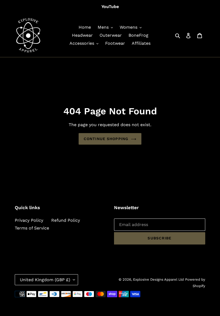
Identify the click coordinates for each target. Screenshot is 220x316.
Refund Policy (65, 220)
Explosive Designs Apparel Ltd (158, 279)
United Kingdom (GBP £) (45, 279)
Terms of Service (32, 228)
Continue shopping (106, 139)
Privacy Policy (29, 220)
